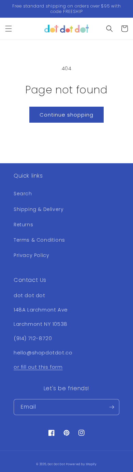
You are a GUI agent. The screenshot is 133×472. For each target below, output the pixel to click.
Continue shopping (66, 114)
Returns (23, 224)
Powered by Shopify (81, 464)
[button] (8, 28)
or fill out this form (38, 366)
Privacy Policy (31, 255)
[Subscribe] (111, 407)
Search (23, 193)
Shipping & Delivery (38, 209)
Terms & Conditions (39, 240)
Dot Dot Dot (56, 464)
